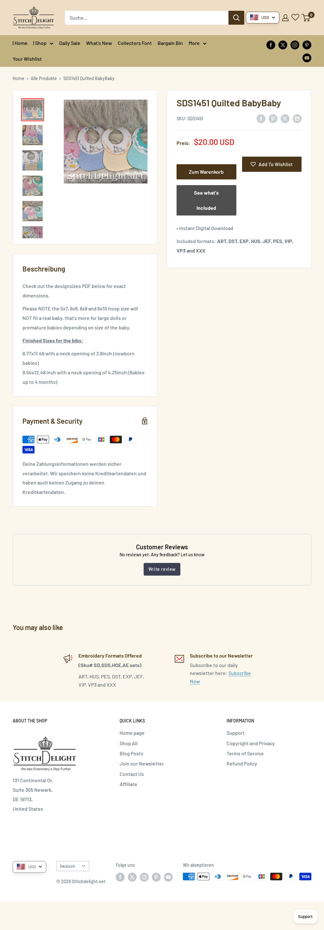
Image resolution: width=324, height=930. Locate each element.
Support (236, 733)
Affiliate (128, 784)
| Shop (40, 43)
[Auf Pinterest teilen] (273, 118)
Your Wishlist (27, 59)
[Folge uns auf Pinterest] (306, 44)
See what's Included (206, 200)
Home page (132, 733)
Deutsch (67, 866)
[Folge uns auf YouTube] (306, 57)
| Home (20, 43)
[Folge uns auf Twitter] (282, 44)
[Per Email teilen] (297, 118)
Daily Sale (69, 43)
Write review (162, 569)
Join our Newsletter (142, 763)
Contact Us (132, 774)
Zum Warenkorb (206, 172)
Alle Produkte (44, 78)
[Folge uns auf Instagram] (294, 44)
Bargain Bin (170, 43)
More (194, 43)
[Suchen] (236, 18)
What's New (99, 43)
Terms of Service (245, 753)
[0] (306, 18)
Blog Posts (131, 753)
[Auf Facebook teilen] (261, 118)
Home (18, 78)
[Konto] (285, 17)
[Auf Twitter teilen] (285, 118)
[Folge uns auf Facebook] (270, 44)
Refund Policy (242, 763)
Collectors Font (135, 43)
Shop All (129, 743)
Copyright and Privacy (251, 743)
